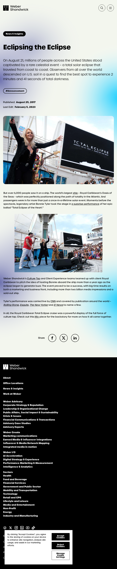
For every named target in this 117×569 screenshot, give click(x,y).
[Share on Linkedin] (75, 338)
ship (75, 193)
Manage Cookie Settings (60, 555)
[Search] (101, 8)
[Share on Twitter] (64, 338)
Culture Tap (33, 278)
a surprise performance (85, 203)
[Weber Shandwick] (14, 368)
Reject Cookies (61, 545)
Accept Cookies (61, 536)
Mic (37, 316)
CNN (53, 301)
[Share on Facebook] (52, 338)
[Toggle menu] (110, 8)
